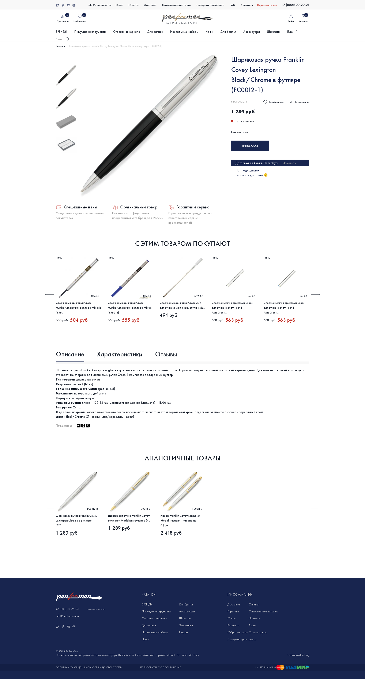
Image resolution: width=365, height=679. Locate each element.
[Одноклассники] (83, 425)
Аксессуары (251, 32)
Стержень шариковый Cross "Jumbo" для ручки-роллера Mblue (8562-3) (130, 307)
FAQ (232, 5)
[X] (88, 425)
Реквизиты (233, 625)
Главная (60, 46)
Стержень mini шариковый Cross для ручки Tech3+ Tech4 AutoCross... (232, 307)
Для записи (155, 32)
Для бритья (228, 32)
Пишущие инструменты (90, 32)
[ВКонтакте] (78, 425)
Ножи (209, 32)
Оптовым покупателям (176, 5)
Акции (252, 625)
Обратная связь (237, 632)
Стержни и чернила (126, 32)
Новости (254, 618)
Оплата (133, 5)
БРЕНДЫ (61, 32)
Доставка (150, 5)
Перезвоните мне (267, 5)
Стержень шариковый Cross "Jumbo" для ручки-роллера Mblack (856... (78, 307)
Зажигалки (186, 625)
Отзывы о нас (258, 632)
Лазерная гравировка (210, 5)
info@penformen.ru (100, 5)
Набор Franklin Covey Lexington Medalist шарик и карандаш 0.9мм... (180, 520)
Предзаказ (250, 146)
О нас (119, 5)
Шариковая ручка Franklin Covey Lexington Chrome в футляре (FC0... (76, 520)
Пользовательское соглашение (160, 667)
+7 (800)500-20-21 (295, 5)
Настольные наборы (184, 32)
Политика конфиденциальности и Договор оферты (89, 667)
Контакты (247, 5)
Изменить (289, 163)
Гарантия (233, 611)
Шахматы (273, 32)
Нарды (183, 632)
